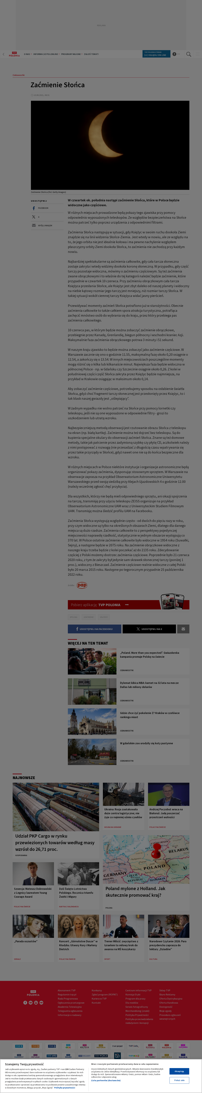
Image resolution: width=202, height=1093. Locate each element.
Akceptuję (179, 1071)
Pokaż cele (179, 1080)
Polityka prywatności (64, 1087)
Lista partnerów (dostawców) (106, 1080)
